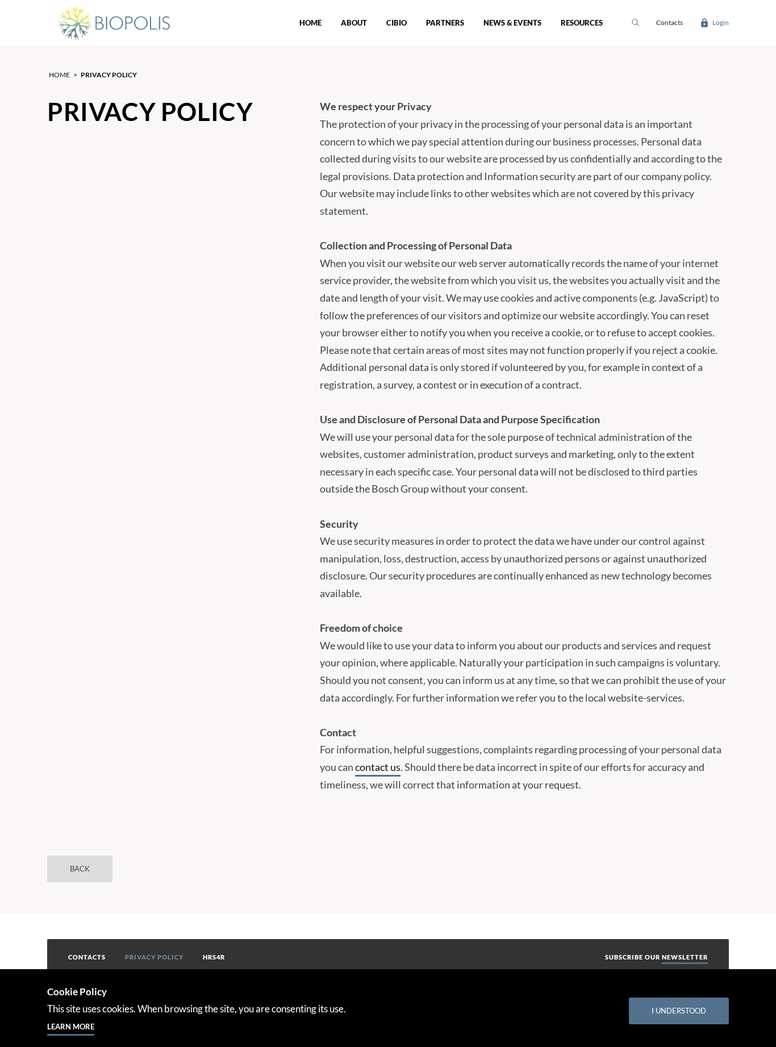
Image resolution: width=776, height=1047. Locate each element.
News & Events (512, 22)
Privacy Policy (154, 957)
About (354, 22)
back (80, 868)
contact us (377, 767)
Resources (582, 22)
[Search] (635, 23)
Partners (445, 22)
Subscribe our (656, 957)
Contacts (87, 957)
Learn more (70, 1026)
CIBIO (396, 22)
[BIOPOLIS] (113, 23)
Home (310, 22)
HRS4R (214, 957)
